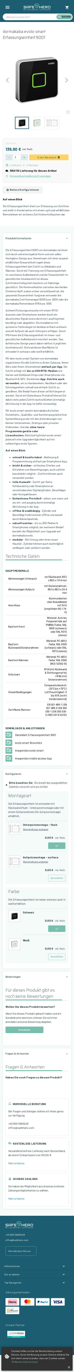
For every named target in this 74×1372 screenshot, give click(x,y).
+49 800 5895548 (18, 1123)
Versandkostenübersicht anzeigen (30, 176)
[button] (37, 80)
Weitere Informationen (26, 1361)
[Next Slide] (66, 80)
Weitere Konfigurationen (24, 189)
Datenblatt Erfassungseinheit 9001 (35, 734)
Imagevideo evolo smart (29, 750)
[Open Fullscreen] (68, 112)
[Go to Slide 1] (22, 123)
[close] (69, 1367)
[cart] (67, 7)
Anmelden (24, 1029)
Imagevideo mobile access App (33, 758)
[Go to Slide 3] (52, 123)
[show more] (7, 7)
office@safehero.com (21, 1127)
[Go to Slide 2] (37, 123)
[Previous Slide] (7, 80)
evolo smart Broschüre (28, 742)
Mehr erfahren (16, 1163)
